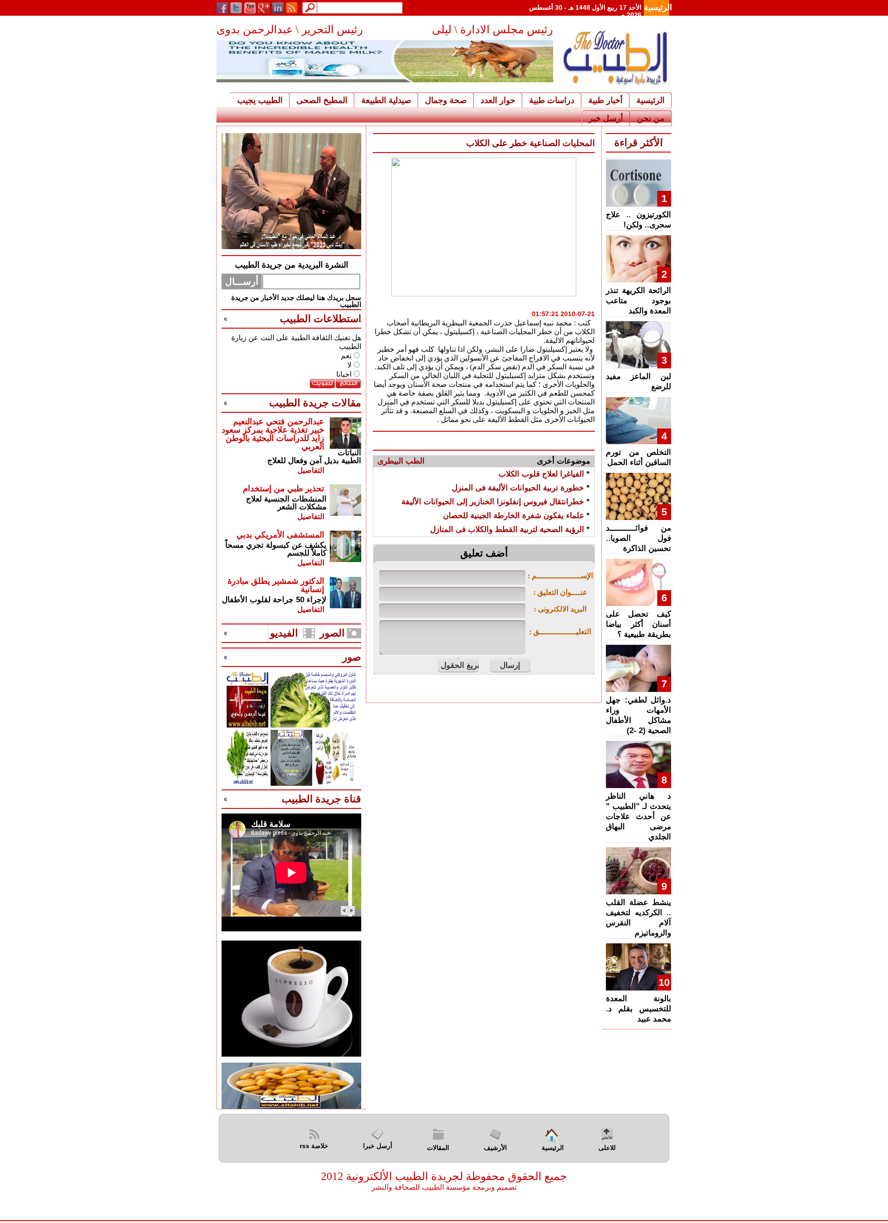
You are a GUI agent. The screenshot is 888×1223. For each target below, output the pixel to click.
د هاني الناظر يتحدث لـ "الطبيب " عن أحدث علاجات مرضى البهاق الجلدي (638, 816)
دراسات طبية (551, 100)
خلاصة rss (314, 1146)
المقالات (438, 1147)
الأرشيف (495, 1147)
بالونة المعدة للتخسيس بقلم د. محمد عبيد (638, 1008)
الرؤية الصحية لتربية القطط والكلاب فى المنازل (507, 529)
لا (349, 365)
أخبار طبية (605, 100)
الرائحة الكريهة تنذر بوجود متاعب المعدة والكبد (638, 300)
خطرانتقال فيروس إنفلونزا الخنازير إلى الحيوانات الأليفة (492, 501)
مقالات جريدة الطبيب (315, 403)
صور (351, 657)
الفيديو (284, 633)
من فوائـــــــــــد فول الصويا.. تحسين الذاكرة (638, 538)
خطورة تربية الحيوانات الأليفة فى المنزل (518, 487)
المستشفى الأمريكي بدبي (280, 534)
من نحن (651, 118)
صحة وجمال (446, 100)
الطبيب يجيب (260, 100)
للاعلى (607, 1147)
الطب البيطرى (401, 461)
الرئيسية (658, 7)
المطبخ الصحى (321, 100)
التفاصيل (310, 470)
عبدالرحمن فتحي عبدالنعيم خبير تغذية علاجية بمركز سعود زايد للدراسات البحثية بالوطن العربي (273, 434)
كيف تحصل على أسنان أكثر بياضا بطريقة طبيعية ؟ (638, 624)
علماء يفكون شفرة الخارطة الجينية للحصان (513, 515)
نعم (346, 356)
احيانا (344, 374)
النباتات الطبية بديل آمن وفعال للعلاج (314, 456)
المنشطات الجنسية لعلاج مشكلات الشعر (286, 503)
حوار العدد (498, 100)
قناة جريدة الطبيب (321, 799)
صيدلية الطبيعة (386, 100)
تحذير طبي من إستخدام (283, 488)
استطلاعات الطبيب (320, 318)
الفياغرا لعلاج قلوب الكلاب (541, 474)
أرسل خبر (606, 118)
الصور (332, 633)
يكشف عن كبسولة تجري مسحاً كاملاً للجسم (276, 549)
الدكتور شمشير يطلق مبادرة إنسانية (276, 585)
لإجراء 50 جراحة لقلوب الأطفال (274, 599)
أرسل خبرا (377, 1146)
